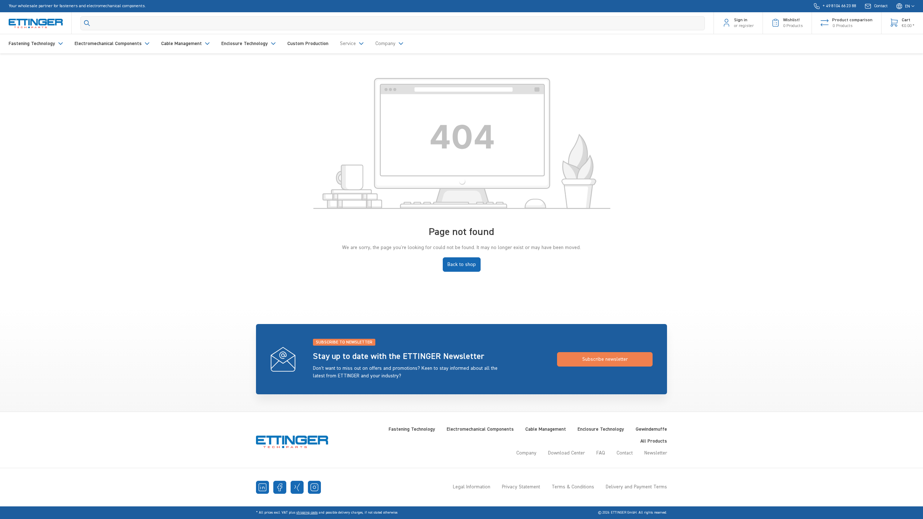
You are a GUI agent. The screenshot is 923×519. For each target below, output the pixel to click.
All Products (653, 441)
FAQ (600, 453)
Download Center (566, 453)
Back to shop (461, 264)
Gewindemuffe (651, 429)
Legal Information (471, 486)
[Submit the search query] (87, 23)
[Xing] (297, 487)
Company (526, 453)
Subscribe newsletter (605, 359)
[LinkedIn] (262, 487)
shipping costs (307, 512)
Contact (625, 453)
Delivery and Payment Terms (636, 486)
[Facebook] (279, 487)
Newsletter (655, 453)
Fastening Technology (412, 429)
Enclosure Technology (601, 429)
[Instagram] (314, 487)
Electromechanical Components (480, 429)
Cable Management (545, 429)
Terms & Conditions (573, 486)
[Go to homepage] (36, 23)
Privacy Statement (521, 486)
